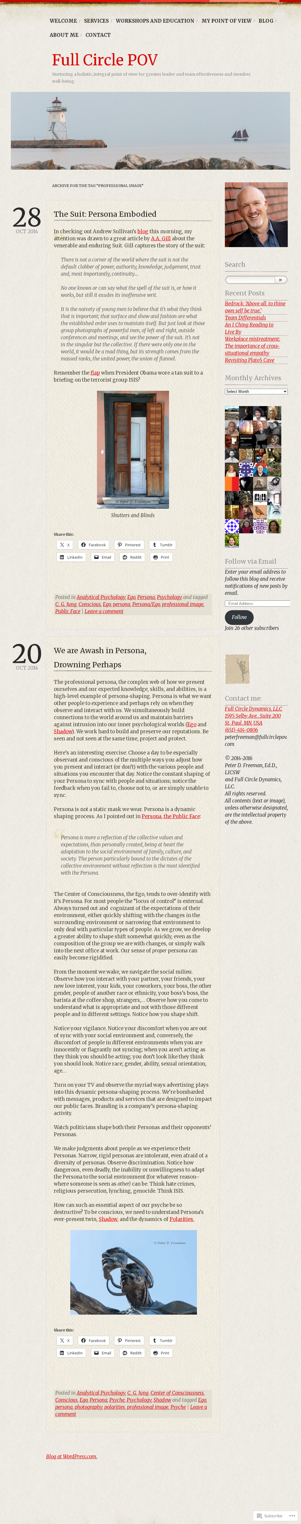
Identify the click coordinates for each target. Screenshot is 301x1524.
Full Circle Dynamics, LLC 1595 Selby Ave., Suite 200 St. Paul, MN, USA (253, 716)
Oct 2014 (27, 221)
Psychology (169, 597)
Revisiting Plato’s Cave (249, 360)
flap (95, 373)
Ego (131, 597)
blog (143, 232)
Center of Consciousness (177, 1393)
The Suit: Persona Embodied (105, 214)
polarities (114, 1407)
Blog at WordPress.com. (71, 1457)
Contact (98, 35)
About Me (64, 35)
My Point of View (226, 21)
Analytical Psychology (101, 597)
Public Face (67, 611)
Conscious (89, 604)
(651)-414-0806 (241, 730)
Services (96, 21)
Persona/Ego (146, 604)
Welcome (63, 21)
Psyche (117, 1400)
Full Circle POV (105, 60)
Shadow (63, 732)
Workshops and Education (155, 21)
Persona (146, 597)
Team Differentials (245, 318)
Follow (239, 617)
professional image (182, 604)
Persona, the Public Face (171, 816)
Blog (266, 21)
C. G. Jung (65, 604)
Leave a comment (104, 611)
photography (88, 1407)
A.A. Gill (161, 239)
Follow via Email (251, 561)
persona (121, 604)
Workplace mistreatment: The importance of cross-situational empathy (252, 346)
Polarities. (182, 1219)
